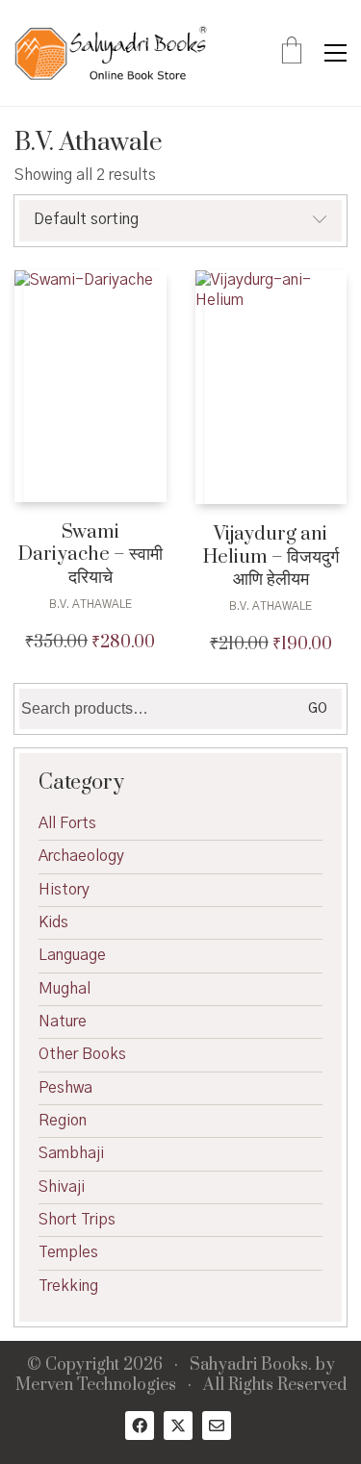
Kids (53, 922)
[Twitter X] (178, 1425)
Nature (63, 1021)
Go (317, 709)
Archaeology (81, 856)
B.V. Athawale (90, 604)
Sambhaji (71, 1153)
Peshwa (65, 1088)
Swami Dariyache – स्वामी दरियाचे (90, 555)
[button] (335, 52)
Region (63, 1120)
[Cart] (291, 53)
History (64, 889)
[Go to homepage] (110, 53)
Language (72, 955)
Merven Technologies (95, 1386)
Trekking (68, 1286)
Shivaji (62, 1187)
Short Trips (77, 1219)
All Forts (67, 823)
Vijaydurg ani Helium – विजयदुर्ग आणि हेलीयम (271, 557)
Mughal (64, 989)
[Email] (216, 1425)
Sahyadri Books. (251, 1365)
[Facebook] (139, 1425)
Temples (68, 1252)
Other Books (82, 1054)
